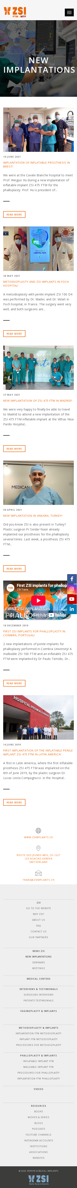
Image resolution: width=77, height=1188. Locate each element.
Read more (14, 214)
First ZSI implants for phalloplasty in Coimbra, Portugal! (34, 633)
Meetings (38, 968)
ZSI (39, 902)
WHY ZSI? (38, 914)
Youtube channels (38, 1134)
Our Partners (38, 937)
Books (38, 1111)
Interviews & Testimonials (38, 989)
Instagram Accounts (38, 1140)
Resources (38, 1105)
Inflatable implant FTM (38, 1061)
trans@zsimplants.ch (38, 879)
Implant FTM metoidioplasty (38, 1039)
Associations (38, 1152)
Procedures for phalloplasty (38, 1072)
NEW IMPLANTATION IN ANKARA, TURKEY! (32, 516)
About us (38, 919)
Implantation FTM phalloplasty (38, 1078)
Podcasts (38, 1128)
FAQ (38, 925)
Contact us (38, 931)
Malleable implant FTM (38, 1066)
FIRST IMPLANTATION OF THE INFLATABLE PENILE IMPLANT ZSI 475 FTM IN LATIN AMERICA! (38, 752)
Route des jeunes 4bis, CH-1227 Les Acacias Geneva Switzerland (38, 858)
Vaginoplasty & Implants (38, 1011)
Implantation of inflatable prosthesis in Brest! (36, 164)
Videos (38, 1089)
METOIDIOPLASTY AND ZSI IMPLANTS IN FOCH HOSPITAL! (36, 283)
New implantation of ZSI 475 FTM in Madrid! (37, 401)
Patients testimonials (38, 1000)
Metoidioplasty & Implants (38, 1027)
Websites (38, 1157)
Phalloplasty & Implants (38, 1055)
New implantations (38, 956)
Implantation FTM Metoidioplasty (38, 1033)
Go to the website (38, 908)
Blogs (38, 1123)
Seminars (38, 962)
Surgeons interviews (38, 994)
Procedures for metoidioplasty (38, 1045)
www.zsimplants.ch (38, 837)
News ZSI (39, 951)
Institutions (38, 1146)
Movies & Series (38, 1117)
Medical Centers (38, 978)
